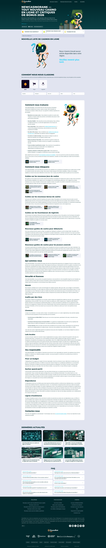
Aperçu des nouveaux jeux (57, 504)
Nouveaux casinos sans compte (34, 508)
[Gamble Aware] (66, 536)
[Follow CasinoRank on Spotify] (81, 526)
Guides (75, 1)
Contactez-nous (77, 512)
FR (22, 525)
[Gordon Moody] (51, 536)
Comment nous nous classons (77, 506)
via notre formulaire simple (60, 413)
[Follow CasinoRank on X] (75, 526)
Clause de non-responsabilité (77, 510)
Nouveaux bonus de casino (66, 1)
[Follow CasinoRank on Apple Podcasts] (83, 526)
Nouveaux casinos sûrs (34, 504)
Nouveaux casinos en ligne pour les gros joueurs (34, 506)
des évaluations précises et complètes (47, 154)
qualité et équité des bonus (50, 126)
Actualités (82, 1)
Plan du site (77, 546)
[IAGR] (28, 536)
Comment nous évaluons (77, 504)
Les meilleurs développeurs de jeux (58, 508)
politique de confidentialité (50, 546)
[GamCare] (42, 536)
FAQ (77, 508)
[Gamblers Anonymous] (34, 536)
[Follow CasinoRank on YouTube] (78, 526)
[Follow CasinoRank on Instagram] (73, 526)
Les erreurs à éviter (58, 502)
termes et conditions (64, 546)
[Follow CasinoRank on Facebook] (70, 526)
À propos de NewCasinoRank (77, 502)
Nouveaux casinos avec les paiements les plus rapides (34, 502)
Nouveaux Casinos (53, 1)
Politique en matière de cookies (33, 546)
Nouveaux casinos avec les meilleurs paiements (34, 510)
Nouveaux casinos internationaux (58, 506)
